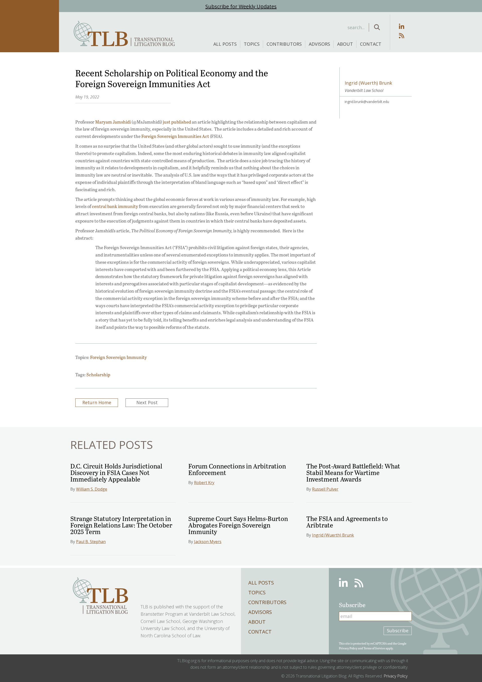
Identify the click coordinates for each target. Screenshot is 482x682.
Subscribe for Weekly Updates (241, 6)
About (345, 44)
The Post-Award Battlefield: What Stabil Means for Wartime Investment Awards (353, 472)
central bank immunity (115, 206)
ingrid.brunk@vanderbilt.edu (367, 101)
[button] (377, 27)
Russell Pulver (325, 489)
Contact (370, 44)
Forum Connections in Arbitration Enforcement (237, 469)
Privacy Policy (348, 648)
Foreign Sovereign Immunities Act (175, 136)
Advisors (319, 44)
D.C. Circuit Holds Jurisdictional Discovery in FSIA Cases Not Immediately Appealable (116, 472)
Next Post (147, 402)
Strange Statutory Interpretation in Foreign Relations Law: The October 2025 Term (121, 525)
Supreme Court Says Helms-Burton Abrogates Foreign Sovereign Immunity (238, 525)
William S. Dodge (91, 489)
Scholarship (98, 375)
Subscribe (397, 630)
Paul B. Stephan (91, 541)
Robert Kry (204, 482)
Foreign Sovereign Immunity (118, 357)
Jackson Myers (207, 541)
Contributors (284, 44)
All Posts (225, 44)
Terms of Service (374, 648)
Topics (252, 44)
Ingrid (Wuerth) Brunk (333, 535)
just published (177, 122)
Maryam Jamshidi (113, 122)
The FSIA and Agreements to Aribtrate (347, 521)
